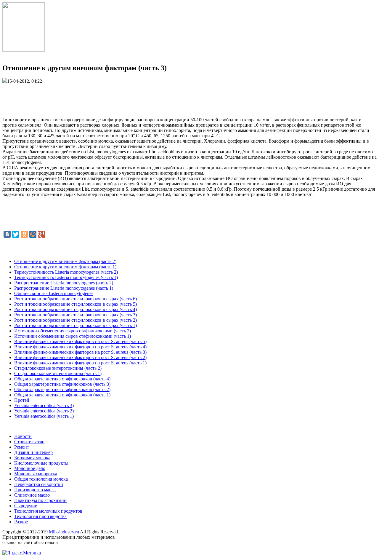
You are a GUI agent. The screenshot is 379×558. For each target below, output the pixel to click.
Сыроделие (25, 505)
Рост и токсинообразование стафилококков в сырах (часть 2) (75, 320)
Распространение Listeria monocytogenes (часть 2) (63, 282)
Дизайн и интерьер (33, 452)
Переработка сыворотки (38, 484)
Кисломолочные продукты (41, 462)
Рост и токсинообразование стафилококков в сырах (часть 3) (75, 314)
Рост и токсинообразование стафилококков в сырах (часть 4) (75, 309)
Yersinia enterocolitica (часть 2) (44, 410)
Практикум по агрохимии (40, 500)
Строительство (29, 441)
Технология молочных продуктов (48, 511)
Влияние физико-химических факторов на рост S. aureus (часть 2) (80, 357)
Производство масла (35, 489)
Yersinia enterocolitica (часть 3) (44, 405)
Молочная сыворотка (35, 473)
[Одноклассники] (24, 234)
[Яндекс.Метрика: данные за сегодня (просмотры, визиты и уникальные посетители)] (21, 553)
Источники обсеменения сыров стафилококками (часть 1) (72, 336)
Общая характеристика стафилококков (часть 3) (62, 384)
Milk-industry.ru (64, 531)
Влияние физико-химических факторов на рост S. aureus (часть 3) (80, 352)
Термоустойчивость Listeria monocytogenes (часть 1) (66, 277)
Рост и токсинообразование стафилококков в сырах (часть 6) (75, 298)
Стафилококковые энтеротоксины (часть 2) (58, 368)
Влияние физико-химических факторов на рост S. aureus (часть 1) (80, 362)
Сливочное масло (32, 495)
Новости (23, 436)
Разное (21, 521)
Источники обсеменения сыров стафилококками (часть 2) (72, 330)
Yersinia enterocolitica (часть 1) (44, 416)
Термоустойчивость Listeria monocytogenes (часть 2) (66, 272)
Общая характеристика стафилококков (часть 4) (62, 378)
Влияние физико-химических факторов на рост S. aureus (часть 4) (80, 346)
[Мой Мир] (32, 234)
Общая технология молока (41, 479)
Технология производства (40, 516)
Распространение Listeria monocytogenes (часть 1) (63, 288)
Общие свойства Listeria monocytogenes (53, 293)
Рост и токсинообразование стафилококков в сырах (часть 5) (75, 304)
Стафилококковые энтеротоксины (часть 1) (58, 373)
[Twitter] (15, 234)
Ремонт (21, 446)
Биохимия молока (32, 457)
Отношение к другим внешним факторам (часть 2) (65, 261)
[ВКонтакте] (7, 234)
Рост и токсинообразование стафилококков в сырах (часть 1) (75, 325)
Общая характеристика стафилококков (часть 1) (62, 394)
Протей (21, 400)
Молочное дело (29, 468)
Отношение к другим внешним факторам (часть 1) (65, 266)
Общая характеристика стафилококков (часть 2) (62, 389)
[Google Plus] (41, 234)
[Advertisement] (189, 97)
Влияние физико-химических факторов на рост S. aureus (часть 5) (80, 341)
